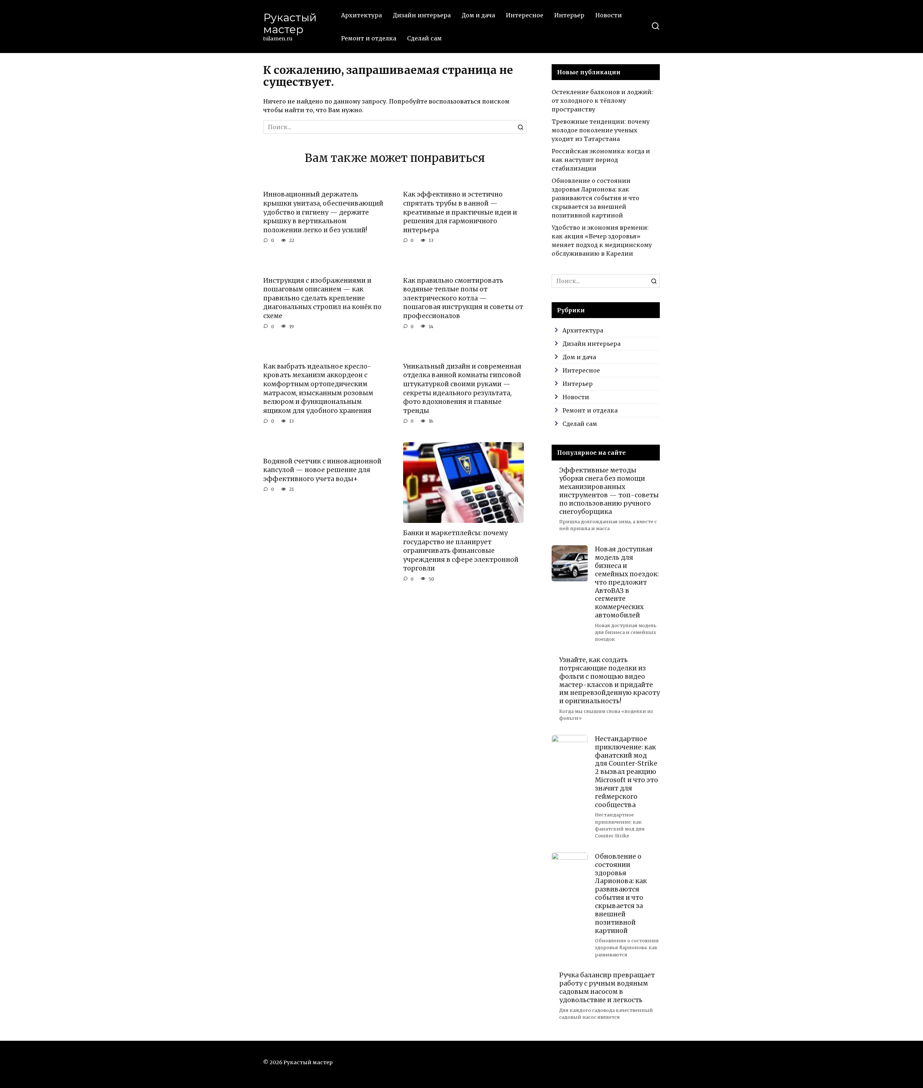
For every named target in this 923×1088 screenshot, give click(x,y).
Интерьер (569, 15)
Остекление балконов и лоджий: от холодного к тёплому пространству (602, 100)
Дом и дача (478, 15)
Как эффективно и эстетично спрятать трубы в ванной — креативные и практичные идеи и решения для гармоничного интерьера (460, 212)
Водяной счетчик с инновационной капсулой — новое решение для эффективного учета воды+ (322, 470)
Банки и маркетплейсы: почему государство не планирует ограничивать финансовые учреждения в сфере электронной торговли (460, 551)
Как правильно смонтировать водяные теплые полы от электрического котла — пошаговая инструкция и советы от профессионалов (463, 298)
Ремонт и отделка (368, 38)
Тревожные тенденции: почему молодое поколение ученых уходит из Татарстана (601, 130)
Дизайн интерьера (422, 15)
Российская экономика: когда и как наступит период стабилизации (601, 159)
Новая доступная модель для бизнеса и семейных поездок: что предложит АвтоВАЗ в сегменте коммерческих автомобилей (627, 582)
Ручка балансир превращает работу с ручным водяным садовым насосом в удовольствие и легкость (607, 987)
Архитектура (361, 15)
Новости (608, 15)
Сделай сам (424, 38)
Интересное (524, 15)
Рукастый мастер (290, 23)
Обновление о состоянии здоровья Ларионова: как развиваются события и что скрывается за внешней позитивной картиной (595, 198)
